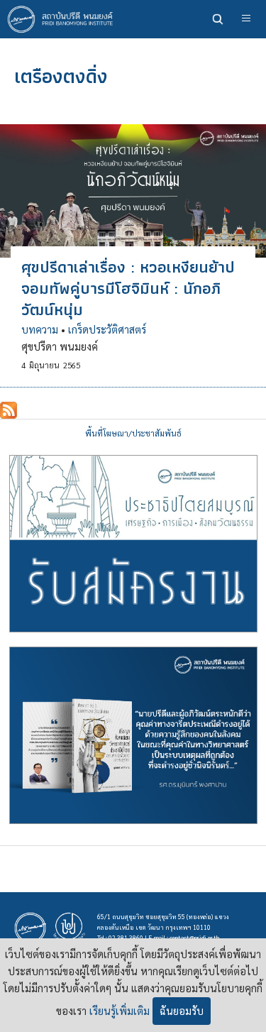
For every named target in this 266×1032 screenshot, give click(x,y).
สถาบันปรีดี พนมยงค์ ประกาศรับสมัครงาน (133, 543)
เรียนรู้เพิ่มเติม (119, 1010)
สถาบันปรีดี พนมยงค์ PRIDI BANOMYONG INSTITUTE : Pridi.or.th (64, 19)
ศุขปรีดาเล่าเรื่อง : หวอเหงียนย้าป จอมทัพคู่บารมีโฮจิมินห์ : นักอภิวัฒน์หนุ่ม (128, 288)
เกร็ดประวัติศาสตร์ (107, 329)
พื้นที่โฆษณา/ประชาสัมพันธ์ (133, 433)
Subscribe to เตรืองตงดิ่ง (8, 410)
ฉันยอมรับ (182, 1010)
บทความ (39, 329)
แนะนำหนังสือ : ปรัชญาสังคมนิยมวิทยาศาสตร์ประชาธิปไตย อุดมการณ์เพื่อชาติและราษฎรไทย (133, 735)
